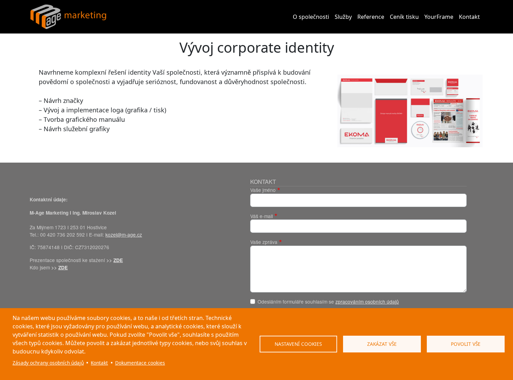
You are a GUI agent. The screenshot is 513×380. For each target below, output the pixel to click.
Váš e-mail (261, 216)
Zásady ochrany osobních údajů (48, 362)
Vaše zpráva (263, 241)
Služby (343, 17)
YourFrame (438, 17)
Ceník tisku (404, 17)
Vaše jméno (263, 189)
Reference (370, 17)
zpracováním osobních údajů (367, 301)
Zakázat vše (382, 344)
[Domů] (68, 17)
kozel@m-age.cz (123, 234)
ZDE (118, 260)
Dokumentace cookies (140, 362)
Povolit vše (466, 344)
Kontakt (469, 17)
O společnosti (311, 17)
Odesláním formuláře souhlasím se (328, 301)
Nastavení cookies (298, 344)
